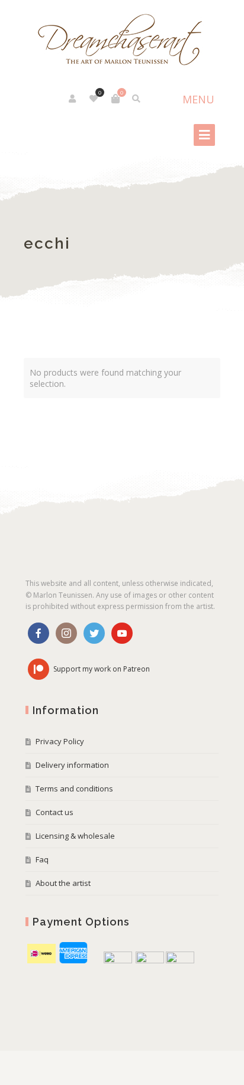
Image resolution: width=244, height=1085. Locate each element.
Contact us (54, 812)
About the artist (63, 883)
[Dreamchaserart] (122, 40)
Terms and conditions (74, 788)
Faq (42, 859)
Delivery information (72, 765)
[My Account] (73, 98)
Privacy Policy (60, 741)
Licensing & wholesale (75, 835)
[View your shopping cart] (115, 98)
